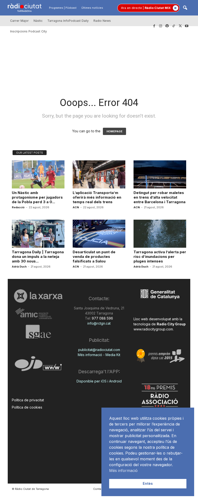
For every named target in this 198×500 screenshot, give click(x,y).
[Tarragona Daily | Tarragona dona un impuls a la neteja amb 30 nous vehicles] (38, 234)
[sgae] (38, 332)
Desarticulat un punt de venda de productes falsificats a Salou (94, 256)
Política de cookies (27, 407)
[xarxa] (38, 295)
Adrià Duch (19, 266)
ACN (76, 207)
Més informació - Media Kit (99, 355)
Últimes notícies (92, 7)
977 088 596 (102, 318)
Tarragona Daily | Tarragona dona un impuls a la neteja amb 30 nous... (38, 256)
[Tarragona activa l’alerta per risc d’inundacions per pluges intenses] (160, 234)
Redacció (18, 207)
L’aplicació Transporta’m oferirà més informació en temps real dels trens (97, 197)
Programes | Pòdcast (63, 7)
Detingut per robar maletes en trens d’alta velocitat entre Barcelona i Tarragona (159, 197)
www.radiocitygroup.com (153, 329)
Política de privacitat (28, 400)
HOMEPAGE (114, 131)
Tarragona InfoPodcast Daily (68, 20)
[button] (185, 8)
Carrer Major (19, 20)
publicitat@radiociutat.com (99, 350)
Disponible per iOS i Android (99, 381)
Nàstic (38, 20)
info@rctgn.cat (99, 323)
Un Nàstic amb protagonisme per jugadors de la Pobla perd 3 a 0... (37, 197)
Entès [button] (148, 483)
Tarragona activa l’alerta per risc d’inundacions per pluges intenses (160, 256)
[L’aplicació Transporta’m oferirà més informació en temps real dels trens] (99, 174)
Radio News (102, 20)
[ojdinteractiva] (38, 366)
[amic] (38, 314)
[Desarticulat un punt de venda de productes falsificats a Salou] (99, 234)
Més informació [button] (123, 470)
